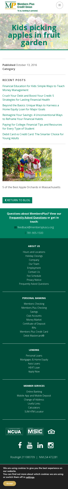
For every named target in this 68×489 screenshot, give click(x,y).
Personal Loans (34, 355)
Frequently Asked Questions (28, 217)
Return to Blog (18, 200)
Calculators (34, 407)
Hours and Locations (34, 251)
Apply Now (34, 371)
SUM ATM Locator (34, 411)
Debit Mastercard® (34, 335)
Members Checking (34, 303)
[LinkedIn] (40, 445)
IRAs (34, 327)
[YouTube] (29, 445)
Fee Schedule (34, 275)
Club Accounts (34, 315)
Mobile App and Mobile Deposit (34, 395)
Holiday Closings (34, 255)
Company (34, 259)
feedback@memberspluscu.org (35, 227)
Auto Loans (34, 363)
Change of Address (34, 399)
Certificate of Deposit (34, 323)
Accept (9, 483)
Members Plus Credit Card (34, 331)
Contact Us (34, 271)
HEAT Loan (34, 367)
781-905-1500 (34, 233)
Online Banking (34, 391)
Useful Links (34, 403)
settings (30, 477)
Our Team (34, 263)
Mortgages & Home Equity (34, 359)
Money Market (34, 319)
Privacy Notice (34, 279)
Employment (34, 267)
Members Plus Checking (34, 307)
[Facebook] (20, 445)
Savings (34, 311)
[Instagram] (50, 445)
